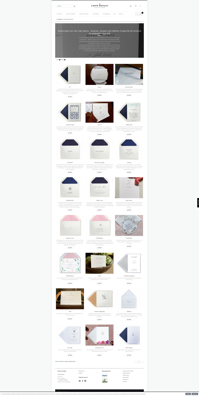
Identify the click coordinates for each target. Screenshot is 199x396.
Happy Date (129, 124)
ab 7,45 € (70, 96)
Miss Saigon (129, 347)
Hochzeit (59, 14)
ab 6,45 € (100, 210)
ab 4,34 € (129, 355)
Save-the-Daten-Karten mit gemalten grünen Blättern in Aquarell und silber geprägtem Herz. (70, 278)
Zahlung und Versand (128, 371)
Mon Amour (129, 200)
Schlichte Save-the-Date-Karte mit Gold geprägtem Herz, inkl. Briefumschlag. (70, 314)
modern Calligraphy (99, 311)
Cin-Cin (100, 124)
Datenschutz (126, 375)
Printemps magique (129, 275)
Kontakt (121, 14)
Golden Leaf (99, 200)
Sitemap (125, 381)
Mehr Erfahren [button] (142, 394)
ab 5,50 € (129, 319)
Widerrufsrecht (126, 373)
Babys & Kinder (70, 14)
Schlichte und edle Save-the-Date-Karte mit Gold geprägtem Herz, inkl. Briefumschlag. (99, 278)
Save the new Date (99, 162)
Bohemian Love (99, 347)
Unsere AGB (126, 377)
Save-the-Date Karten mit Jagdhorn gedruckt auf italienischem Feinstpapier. (70, 350)
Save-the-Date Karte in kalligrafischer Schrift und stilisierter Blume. (129, 350)
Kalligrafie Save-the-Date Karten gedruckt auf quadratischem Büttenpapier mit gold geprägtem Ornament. (99, 315)
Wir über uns (106, 14)
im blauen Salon (70, 124)
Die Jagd (70, 347)
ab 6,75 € (70, 319)
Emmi (99, 275)
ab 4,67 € (100, 355)
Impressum (125, 379)
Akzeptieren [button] (194, 394)
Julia (70, 311)
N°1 (70, 87)
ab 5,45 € (129, 134)
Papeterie (95, 14)
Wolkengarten (70, 275)
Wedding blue (70, 200)
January (129, 162)
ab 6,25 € (129, 95)
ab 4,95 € (70, 283)
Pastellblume (99, 238)
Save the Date (129, 87)
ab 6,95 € (100, 95)
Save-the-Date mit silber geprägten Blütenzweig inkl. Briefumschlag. (129, 278)
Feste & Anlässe (83, 14)
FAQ (114, 14)
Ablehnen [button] (188, 394)
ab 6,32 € (100, 283)
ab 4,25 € (129, 246)
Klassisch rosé (70, 238)
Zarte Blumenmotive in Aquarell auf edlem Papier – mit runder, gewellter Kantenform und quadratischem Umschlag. (129, 241)
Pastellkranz (129, 238)
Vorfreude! (70, 162)
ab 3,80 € (70, 355)
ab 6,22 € (100, 319)
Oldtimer (129, 311)
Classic (99, 87)
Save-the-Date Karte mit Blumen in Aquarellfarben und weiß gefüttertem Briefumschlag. (99, 350)
